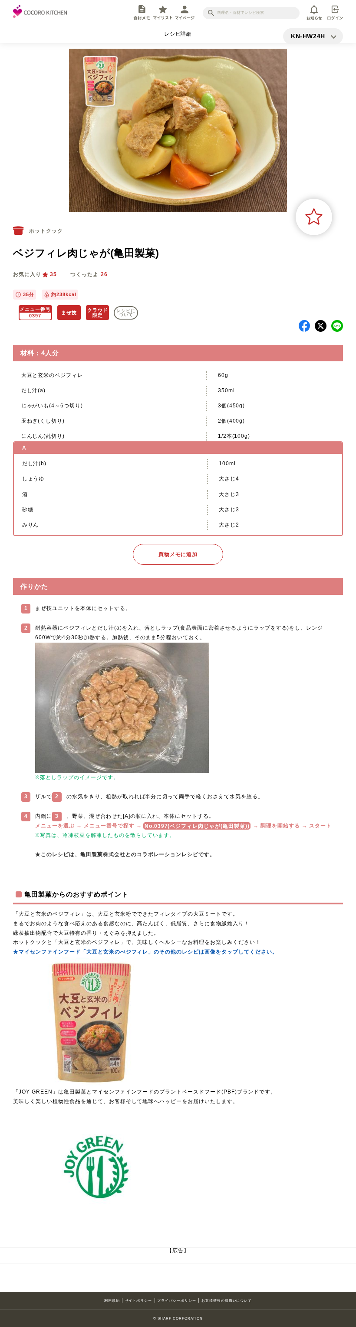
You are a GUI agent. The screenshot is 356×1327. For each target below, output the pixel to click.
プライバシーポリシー (176, 1300)
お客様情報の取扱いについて (226, 1300)
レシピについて (125, 312)
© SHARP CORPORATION (177, 1318)
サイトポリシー (138, 1300)
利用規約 (112, 1300)
